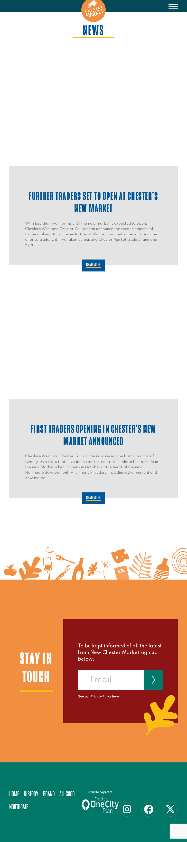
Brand (49, 794)
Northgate (18, 806)
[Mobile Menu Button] (173, 9)
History (31, 794)
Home (14, 794)
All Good (67, 794)
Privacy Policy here (105, 696)
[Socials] (127, 809)
